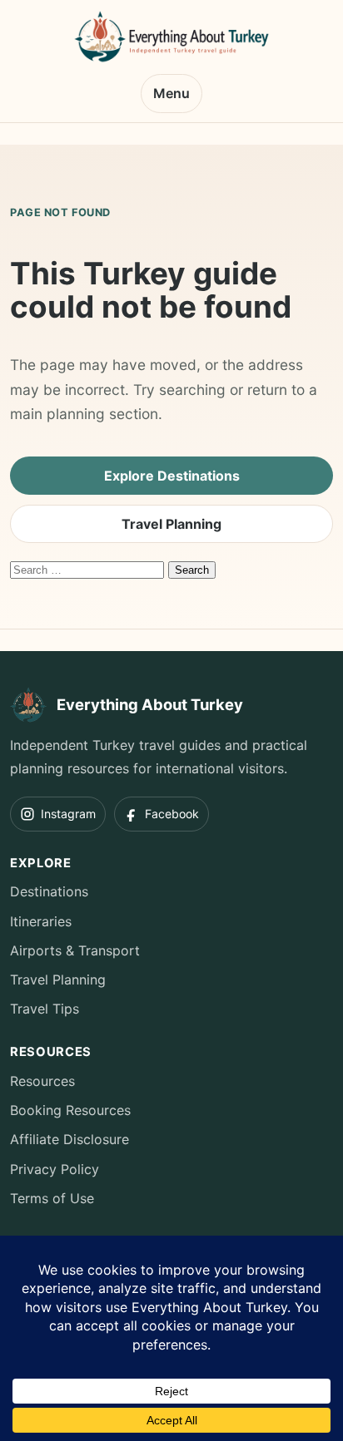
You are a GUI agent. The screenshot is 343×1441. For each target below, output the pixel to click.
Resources (42, 1081)
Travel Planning (171, 524)
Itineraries (41, 921)
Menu (171, 93)
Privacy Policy (54, 1169)
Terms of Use (52, 1198)
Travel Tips (44, 1008)
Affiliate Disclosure (69, 1139)
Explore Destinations (172, 475)
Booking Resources (70, 1110)
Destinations (49, 891)
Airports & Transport (75, 950)
